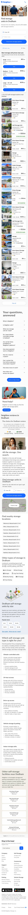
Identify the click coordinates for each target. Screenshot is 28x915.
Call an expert (7, 409)
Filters (24, 48)
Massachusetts (17, 835)
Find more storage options (14, 41)
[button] (14, 37)
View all (14, 303)
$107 (22, 272)
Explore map (7, 48)
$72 (22, 246)
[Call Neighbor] (25, 2)
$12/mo (23, 229)
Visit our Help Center (14, 380)
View (14, 66)
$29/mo (23, 133)
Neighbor (5, 835)
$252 (22, 161)
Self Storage (10, 835)
